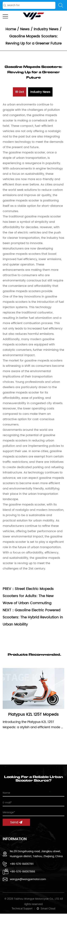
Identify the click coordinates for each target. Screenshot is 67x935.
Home (11, 29)
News (25, 29)
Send (14, 822)
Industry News (46, 29)
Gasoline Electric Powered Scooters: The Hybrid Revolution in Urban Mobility (33, 617)
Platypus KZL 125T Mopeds (33, 714)
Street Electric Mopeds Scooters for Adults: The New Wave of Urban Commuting (28, 596)
